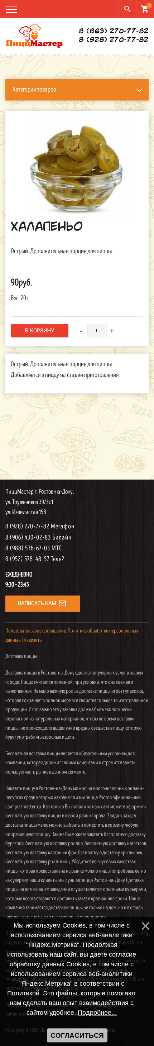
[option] (77, 169)
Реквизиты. (33, 640)
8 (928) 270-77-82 (114, 40)
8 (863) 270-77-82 (114, 31)
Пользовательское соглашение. (36, 630)
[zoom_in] (77, 169)
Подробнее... (97, 1012)
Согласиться (77, 1035)
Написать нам (42, 603)
